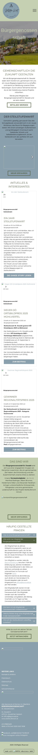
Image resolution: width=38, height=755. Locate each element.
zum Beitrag (19, 362)
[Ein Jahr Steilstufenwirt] (19, 202)
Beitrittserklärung (11, 562)
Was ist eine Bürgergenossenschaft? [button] (16, 535)
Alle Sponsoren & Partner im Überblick (16, 704)
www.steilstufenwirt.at (10, 719)
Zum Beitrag (19, 449)
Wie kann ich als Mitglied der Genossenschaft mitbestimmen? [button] (15, 608)
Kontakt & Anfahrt (9, 674)
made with (9, 751)
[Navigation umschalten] (34, 10)
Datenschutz (7, 682)
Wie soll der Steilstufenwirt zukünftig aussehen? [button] (17, 621)
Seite (14, 574)
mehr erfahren (19, 517)
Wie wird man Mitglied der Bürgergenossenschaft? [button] (13, 540)
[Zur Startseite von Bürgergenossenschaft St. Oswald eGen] (16, 10)
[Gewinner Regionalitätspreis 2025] (19, 381)
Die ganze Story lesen (19, 275)
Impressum (6, 678)
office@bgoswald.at (23, 582)
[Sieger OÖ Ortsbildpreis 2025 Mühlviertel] (19, 294)
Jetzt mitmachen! (19, 636)
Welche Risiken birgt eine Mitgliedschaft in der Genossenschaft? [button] (18, 615)
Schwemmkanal (8, 689)
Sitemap (5, 685)
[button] (19, 157)
